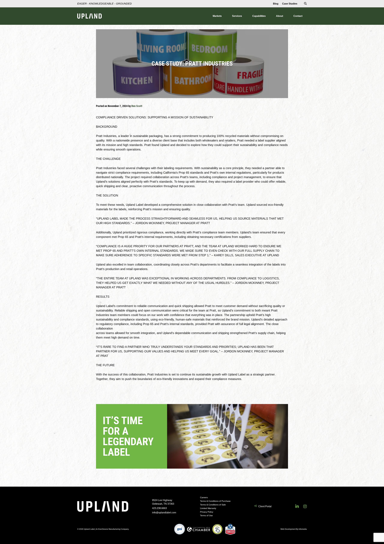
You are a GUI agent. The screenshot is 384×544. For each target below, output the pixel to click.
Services (237, 16)
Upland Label (89, 16)
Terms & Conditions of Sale (213, 504)
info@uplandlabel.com (164, 512)
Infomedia (303, 529)
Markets (217, 16)
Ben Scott (136, 106)
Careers (204, 497)
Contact (297, 16)
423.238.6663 (159, 508)
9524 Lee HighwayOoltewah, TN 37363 (163, 502)
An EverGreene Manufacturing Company (112, 529)
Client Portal (265, 506)
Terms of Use (206, 515)
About (279, 16)
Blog (275, 3)
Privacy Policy (206, 512)
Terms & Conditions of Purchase (215, 501)
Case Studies (289, 3)
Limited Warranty (208, 508)
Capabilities (259, 16)
